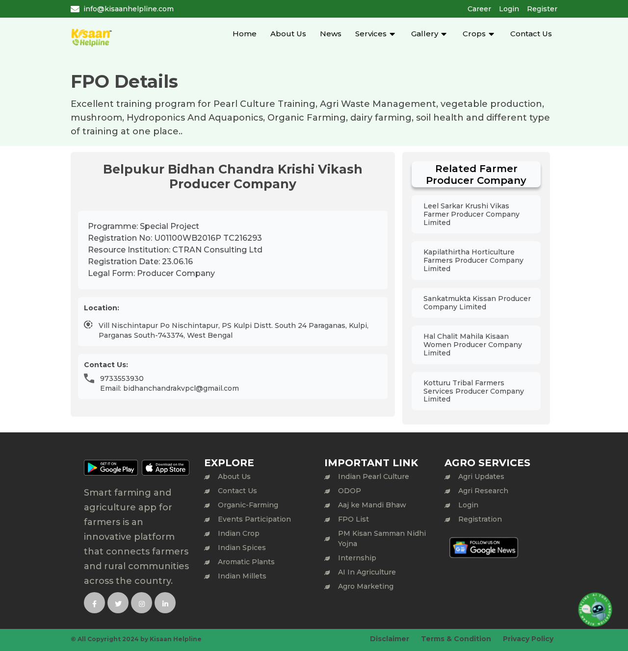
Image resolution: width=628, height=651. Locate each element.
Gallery (424, 33)
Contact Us (531, 33)
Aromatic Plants (246, 561)
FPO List (353, 519)
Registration (480, 519)
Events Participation (254, 519)
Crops (474, 33)
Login (509, 8)
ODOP (349, 490)
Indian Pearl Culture (373, 476)
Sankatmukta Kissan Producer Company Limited (477, 302)
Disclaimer (389, 638)
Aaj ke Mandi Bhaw (372, 505)
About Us (288, 33)
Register (542, 8)
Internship (357, 557)
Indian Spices (242, 547)
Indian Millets (242, 576)
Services (371, 33)
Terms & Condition (456, 638)
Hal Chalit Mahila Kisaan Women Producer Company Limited (472, 344)
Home (245, 33)
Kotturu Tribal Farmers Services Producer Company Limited (473, 391)
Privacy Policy (528, 638)
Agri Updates (481, 476)
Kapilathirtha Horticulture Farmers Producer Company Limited (473, 260)
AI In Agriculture (367, 572)
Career (479, 8)
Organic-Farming (248, 505)
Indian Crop (239, 533)
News (330, 33)
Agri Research (483, 490)
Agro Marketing (365, 586)
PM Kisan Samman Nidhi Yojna (382, 538)
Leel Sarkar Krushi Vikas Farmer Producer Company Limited (471, 214)
